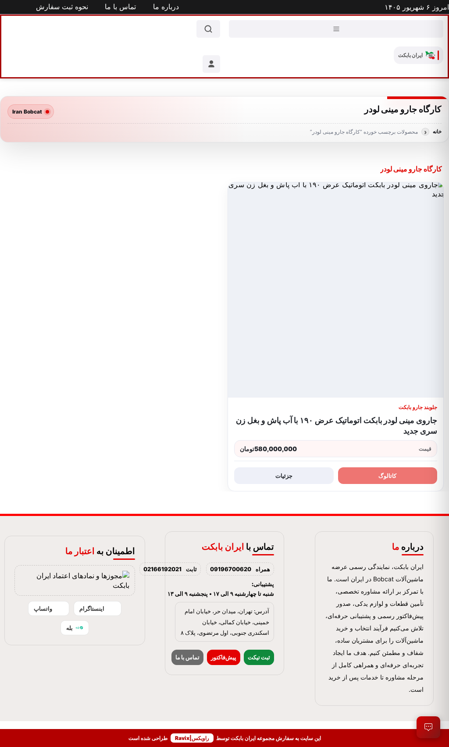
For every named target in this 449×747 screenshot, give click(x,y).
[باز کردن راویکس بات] (428, 727)
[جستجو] (208, 29)
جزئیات (283, 475)
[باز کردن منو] (336, 29)
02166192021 (162, 569)
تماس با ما (187, 657)
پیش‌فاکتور (223, 657)
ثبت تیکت (259, 657)
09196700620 (230, 569)
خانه (437, 131)
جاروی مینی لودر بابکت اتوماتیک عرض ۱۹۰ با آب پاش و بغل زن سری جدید (336, 425)
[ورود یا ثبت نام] (211, 64)
